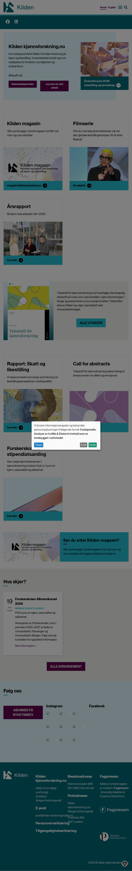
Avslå (83, 444)
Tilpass (38, 444)
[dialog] (66, 435)
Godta (92, 444)
